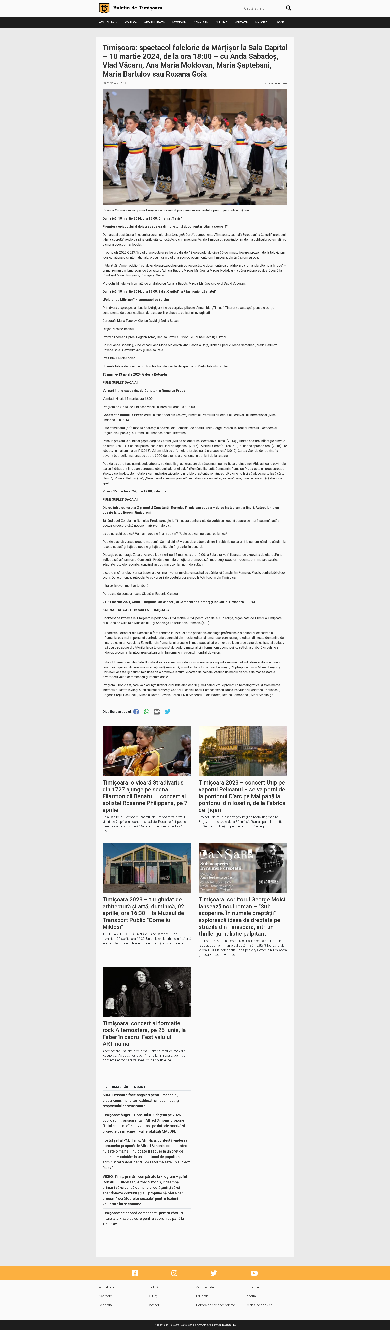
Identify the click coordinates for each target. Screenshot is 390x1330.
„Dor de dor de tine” (262, 451)
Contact (153, 1305)
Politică (131, 22)
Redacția (105, 1305)
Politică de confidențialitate (215, 1305)
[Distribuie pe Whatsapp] (146, 711)
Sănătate (201, 22)
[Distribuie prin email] (157, 711)
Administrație (154, 22)
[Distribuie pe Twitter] (168, 711)
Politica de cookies (258, 1305)
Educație (241, 22)
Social (281, 22)
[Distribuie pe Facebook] (136, 711)
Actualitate (108, 22)
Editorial (262, 22)
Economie (179, 22)
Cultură (222, 22)
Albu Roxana (279, 83)
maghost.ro (229, 1325)
